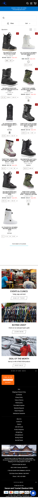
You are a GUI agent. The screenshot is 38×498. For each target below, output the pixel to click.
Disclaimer (18, 482)
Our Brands (19, 395)
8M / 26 (9, 60)
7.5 (11, 168)
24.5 (13, 201)
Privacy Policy (19, 397)
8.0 (26, 65)
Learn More (19, 332)
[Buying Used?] (19, 312)
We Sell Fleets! (19, 440)
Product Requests (19, 429)
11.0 (13, 136)
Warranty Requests (19, 408)
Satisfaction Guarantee (19, 413)
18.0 (8, 97)
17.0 (3, 97)
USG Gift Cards (19, 427)
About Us (19, 419)
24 (9, 201)
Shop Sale (19, 365)
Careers (19, 424)
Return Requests (19, 411)
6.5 (3, 168)
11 (28, 133)
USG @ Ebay (19, 432)
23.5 (31, 168)
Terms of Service (19, 400)
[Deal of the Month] (19, 346)
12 (32, 133)
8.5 (31, 65)
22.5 (25, 168)
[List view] (35, 30)
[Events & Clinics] (19, 279)
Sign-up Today (19, 298)
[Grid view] (31, 30)
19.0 (14, 97)
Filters (12, 23)
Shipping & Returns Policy (19, 392)
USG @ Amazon (19, 435)
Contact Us (19, 422)
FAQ (19, 389)
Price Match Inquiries (19, 405)
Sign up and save (18, 371)
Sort (26, 23)
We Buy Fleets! (19, 438)
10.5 (24, 133)
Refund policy (19, 403)
